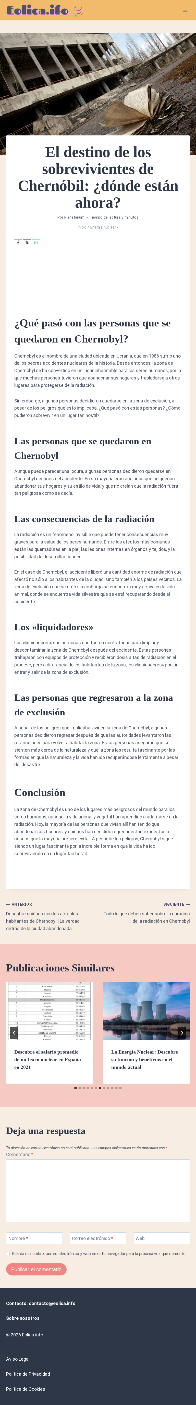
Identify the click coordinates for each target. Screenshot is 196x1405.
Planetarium (74, 217)
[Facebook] (18, 242)
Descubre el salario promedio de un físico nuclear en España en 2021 (47, 1059)
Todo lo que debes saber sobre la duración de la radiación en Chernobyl (146, 913)
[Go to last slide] (14, 1033)
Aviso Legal (18, 1359)
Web (140, 1238)
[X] (27, 242)
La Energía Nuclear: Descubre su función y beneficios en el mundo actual (144, 1059)
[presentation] (49, 1011)
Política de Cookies (25, 1389)
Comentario (19, 1154)
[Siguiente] (182, 1033)
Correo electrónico (92, 1238)
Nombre (18, 1238)
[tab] (75, 1088)
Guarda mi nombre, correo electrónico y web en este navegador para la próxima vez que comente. (99, 1253)
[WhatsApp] (36, 242)
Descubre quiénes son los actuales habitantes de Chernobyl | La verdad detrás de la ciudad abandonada (43, 916)
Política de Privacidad (28, 1374)
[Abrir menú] (185, 10)
